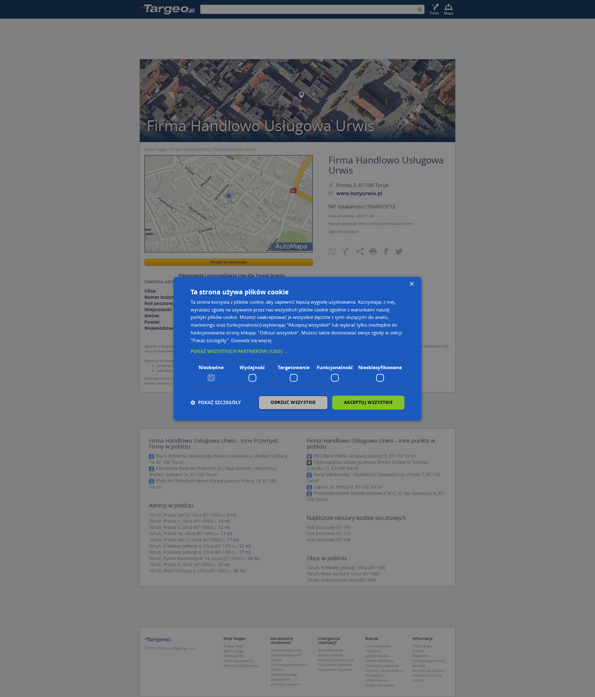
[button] (297, 352)
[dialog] (297, 348)
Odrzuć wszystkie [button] (293, 402)
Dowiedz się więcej (251, 340)
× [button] (411, 284)
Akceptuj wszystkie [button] (368, 402)
